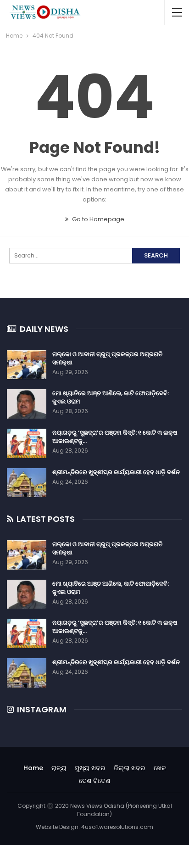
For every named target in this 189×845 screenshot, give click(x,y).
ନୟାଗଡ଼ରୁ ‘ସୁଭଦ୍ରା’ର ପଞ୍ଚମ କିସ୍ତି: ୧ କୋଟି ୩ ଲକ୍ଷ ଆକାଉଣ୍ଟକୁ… (115, 436)
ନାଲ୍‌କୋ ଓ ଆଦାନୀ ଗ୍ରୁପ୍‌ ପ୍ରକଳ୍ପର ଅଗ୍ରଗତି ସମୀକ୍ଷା (107, 358)
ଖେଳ (160, 767)
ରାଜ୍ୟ (59, 767)
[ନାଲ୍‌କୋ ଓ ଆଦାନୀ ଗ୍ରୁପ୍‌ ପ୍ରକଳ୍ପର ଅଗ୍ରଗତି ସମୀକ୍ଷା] (26, 365)
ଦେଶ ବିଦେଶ (94, 780)
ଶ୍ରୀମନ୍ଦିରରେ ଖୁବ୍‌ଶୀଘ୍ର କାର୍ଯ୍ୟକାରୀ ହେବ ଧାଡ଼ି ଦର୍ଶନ (116, 472)
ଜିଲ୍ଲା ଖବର (129, 767)
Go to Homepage (97, 219)
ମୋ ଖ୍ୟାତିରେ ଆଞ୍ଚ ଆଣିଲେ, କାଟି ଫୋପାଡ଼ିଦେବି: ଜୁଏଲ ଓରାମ (110, 397)
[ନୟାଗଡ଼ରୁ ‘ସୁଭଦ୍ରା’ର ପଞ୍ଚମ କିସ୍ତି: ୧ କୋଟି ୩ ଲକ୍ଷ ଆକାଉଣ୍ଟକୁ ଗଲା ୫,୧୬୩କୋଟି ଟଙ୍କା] (26, 443)
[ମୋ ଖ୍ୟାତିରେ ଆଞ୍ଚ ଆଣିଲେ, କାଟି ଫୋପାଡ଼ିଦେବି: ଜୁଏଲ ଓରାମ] (26, 404)
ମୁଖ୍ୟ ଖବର (90, 767)
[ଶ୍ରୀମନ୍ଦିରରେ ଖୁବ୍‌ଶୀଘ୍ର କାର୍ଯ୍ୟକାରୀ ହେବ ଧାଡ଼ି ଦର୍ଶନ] (26, 483)
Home (33, 767)
